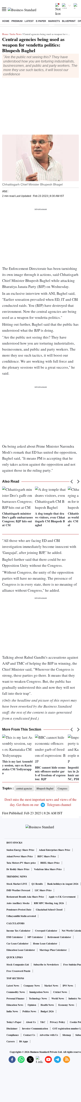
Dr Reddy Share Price (17, 869)
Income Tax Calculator (18, 930)
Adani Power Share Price (19, 856)
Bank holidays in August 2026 (62, 883)
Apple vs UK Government (62, 896)
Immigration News (39, 992)
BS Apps (23, 1041)
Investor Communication (35, 1028)
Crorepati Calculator (46, 930)
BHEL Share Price (50, 862)
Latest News (12, 985)
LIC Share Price (43, 890)
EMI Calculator (14, 937)
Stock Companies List (17, 964)
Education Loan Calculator (20, 950)
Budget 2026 (47, 1011)
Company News (32, 985)
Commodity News (15, 992)
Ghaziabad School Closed (49, 909)
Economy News (66, 1004)
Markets (54, 21)
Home (5, 21)
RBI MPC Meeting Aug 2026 (49, 903)
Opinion (32, 1004)
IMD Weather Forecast (18, 890)
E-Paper (41, 21)
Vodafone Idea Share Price (48, 869)
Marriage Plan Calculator (53, 950)
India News (15, 34)
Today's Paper (13, 1022)
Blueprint (69, 21)
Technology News (38, 998)
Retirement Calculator (59, 937)
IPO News (68, 985)
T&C (42, 1022)
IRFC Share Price (46, 856)
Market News (51, 985)
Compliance (12, 1035)
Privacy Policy (57, 1022)
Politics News (29, 1011)
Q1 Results (37, 883)
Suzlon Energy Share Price (20, 849)
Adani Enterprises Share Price (54, 849)
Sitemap (66, 1035)
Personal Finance (15, 998)
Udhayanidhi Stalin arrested (21, 916)
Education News (14, 1004)
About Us (31, 1022)
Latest (29, 21)
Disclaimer (11, 1028)
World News (57, 998)
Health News (47, 1004)
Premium (16, 21)
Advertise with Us (49, 1035)
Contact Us (29, 1035)
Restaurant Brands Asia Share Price (25, 896)
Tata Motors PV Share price (21, 862)
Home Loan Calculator (45, 943)
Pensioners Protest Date (18, 909)
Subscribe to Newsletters (46, 964)
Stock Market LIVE (16, 883)
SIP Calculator (35, 937)
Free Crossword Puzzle (18, 971)
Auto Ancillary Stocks (17, 903)
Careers (10, 1041)
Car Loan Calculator (17, 943)
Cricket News (60, 992)
